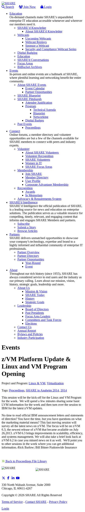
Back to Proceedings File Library (26, 461)
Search (9, 7)
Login (47, 7)
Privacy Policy (58, 501)
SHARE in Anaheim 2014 (42, 390)
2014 (63, 390)
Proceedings (16, 390)
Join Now (29, 7)
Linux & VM (37, 383)
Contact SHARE (35, 501)
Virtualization (55, 383)
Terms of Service (12, 501)
